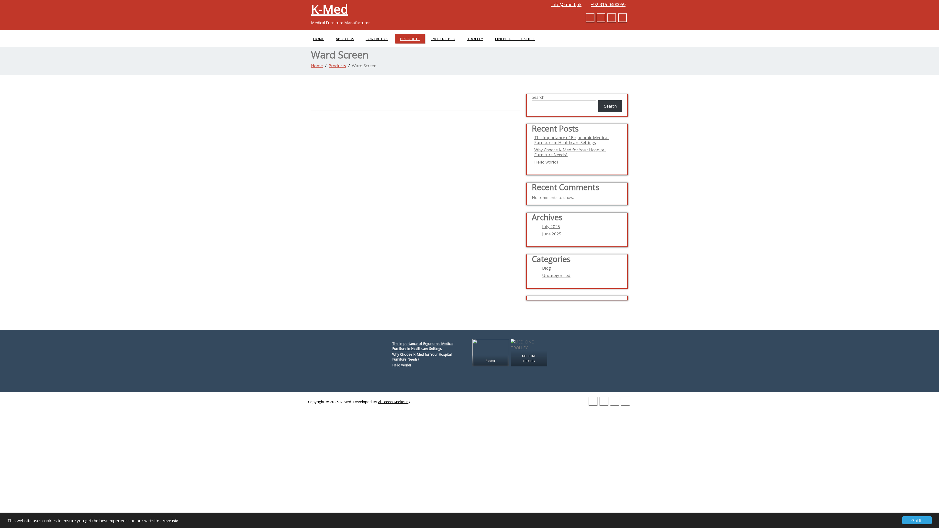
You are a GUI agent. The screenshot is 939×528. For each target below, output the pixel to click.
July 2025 (551, 226)
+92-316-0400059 (608, 4)
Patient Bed (443, 38)
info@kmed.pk (566, 4)
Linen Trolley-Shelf (515, 38)
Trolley (475, 38)
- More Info (169, 520)
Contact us (377, 38)
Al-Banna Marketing (394, 401)
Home (318, 38)
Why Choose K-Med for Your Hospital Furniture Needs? (570, 152)
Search (538, 97)
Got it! (917, 520)
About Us (345, 38)
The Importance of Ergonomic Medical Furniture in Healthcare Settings (571, 140)
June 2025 (551, 233)
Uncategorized (556, 275)
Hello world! (546, 162)
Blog (546, 268)
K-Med (329, 9)
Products (410, 38)
